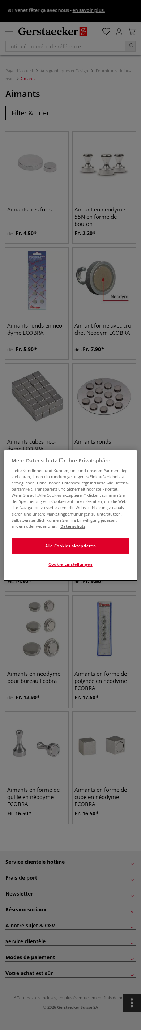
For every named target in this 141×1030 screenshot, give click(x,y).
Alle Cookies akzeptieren (70, 545)
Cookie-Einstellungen (70, 564)
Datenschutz (72, 526)
